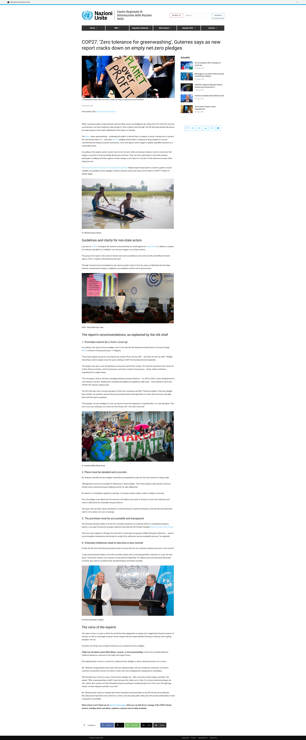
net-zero (115, 140)
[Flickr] (193, 128)
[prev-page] (182, 117)
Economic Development (105, 112)
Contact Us (213, 738)
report (87, 136)
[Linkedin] (205, 128)
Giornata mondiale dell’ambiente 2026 (209, 96)
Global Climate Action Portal (161, 527)
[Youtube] (218, 128)
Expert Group (152, 246)
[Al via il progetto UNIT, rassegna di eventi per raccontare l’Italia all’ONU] (187, 65)
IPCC (84, 350)
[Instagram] (199, 128)
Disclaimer (185, 738)
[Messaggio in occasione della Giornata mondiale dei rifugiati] (187, 76)
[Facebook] (186, 128)
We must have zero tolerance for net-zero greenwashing (104, 168)
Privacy (193, 738)
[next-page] (185, 117)
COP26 (94, 246)
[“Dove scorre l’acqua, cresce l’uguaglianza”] (187, 109)
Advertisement (202, 738)
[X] (211, 128)
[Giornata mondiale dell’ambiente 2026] (187, 98)
